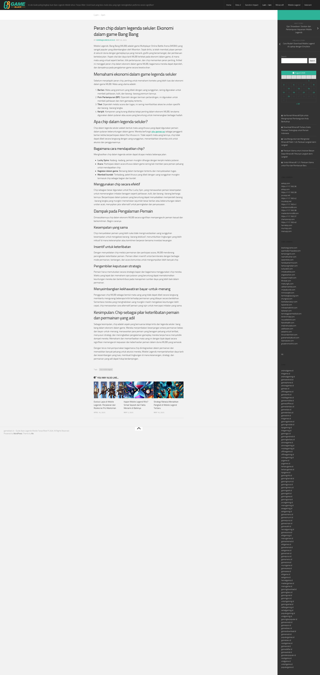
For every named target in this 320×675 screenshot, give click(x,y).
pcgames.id (285, 463)
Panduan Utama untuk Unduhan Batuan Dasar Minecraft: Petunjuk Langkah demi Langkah (297, 154)
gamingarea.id (286, 496)
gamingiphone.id (287, 421)
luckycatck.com (287, 269)
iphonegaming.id (287, 445)
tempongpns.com (288, 254)
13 (299, 89)
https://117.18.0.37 (288, 216)
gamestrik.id (286, 415)
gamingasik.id (286, 490)
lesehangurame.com (289, 248)
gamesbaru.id (286, 628)
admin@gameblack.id (105, 40)
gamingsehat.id (287, 604)
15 (309, 89)
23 (314, 92)
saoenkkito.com (287, 260)
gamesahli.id (286, 526)
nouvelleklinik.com (288, 320)
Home (228, 5)
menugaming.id (287, 505)
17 (284, 92)
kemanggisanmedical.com (291, 314)
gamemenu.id (286, 559)
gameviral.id (286, 646)
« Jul (298, 104)
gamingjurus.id (287, 484)
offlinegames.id (287, 391)
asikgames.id (286, 550)
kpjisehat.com (286, 305)
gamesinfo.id (286, 394)
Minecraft (280, 5)
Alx (32, 433)
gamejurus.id (286, 556)
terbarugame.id (287, 466)
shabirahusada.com (288, 326)
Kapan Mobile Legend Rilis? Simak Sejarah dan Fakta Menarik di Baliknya (136, 404)
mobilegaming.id (287, 448)
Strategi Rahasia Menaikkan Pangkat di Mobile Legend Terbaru (166, 404)
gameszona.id (286, 532)
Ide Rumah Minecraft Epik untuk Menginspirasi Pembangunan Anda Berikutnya (294, 118)
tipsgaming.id (286, 427)
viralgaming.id (286, 616)
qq (282, 354)
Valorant (308, 5)
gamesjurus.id (286, 520)
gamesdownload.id (288, 631)
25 (289, 96)
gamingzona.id (287, 499)
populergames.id (287, 637)
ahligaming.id (286, 535)
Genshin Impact (251, 5)
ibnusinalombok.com (289, 335)
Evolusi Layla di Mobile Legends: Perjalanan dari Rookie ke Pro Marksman (105, 404)
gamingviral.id (286, 595)
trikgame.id (285, 374)
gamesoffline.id (287, 403)
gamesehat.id (286, 652)
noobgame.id (286, 658)
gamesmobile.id (287, 400)
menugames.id (287, 538)
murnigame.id (286, 565)
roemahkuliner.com (288, 257)
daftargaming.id (287, 607)
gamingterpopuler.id (289, 619)
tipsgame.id (285, 472)
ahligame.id (285, 574)
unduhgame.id (286, 664)
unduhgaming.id (287, 601)
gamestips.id (286, 409)
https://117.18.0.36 (288, 186)
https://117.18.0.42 (288, 198)
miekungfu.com (287, 284)
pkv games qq (158, 131)
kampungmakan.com (289, 266)
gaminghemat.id (287, 478)
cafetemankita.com (288, 287)
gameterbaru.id (287, 412)
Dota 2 (238, 5)
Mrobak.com (286, 281)
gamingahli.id (286, 493)
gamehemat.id (287, 547)
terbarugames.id (287, 469)
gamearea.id (286, 571)
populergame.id (287, 667)
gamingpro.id (286, 598)
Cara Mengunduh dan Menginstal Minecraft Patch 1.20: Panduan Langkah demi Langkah (298, 142)
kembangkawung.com (289, 296)
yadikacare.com (287, 329)
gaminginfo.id (286, 475)
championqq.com (288, 219)
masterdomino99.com (290, 213)
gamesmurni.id (287, 517)
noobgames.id (286, 643)
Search (283, 56)
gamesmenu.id (287, 514)
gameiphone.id (287, 383)
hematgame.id (287, 580)
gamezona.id (286, 562)
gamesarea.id (286, 568)
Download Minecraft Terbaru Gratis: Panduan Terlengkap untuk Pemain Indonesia (296, 130)
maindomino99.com (289, 207)
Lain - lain (99, 15)
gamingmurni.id (287, 481)
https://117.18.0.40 (288, 222)
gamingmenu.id (287, 487)
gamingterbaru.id (288, 439)
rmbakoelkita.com (288, 272)
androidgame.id (287, 371)
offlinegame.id (286, 451)
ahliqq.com (285, 189)
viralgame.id (286, 661)
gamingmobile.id (287, 424)
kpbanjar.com (286, 311)
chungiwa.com (286, 299)
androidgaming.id (288, 377)
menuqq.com (286, 231)
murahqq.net (286, 201)
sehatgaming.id (287, 610)
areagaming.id (286, 508)
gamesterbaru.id (287, 406)
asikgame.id (285, 577)
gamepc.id (285, 388)
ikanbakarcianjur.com (289, 302)
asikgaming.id (286, 511)
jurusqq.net (285, 195)
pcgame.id (285, 460)
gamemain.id (286, 553)
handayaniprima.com (289, 263)
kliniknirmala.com (288, 317)
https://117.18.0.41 (288, 204)
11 (289, 89)
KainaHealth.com (287, 323)
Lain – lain (267, 5)
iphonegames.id (287, 386)
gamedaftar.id (286, 649)
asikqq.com (285, 183)
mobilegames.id (287, 397)
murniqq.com (286, 228)
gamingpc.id (286, 433)
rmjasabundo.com (288, 290)
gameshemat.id (287, 541)
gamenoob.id (286, 634)
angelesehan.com (288, 275)
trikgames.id (286, 418)
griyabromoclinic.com (289, 344)
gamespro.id (286, 625)
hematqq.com (286, 225)
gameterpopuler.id (288, 655)
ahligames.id (286, 544)
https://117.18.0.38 (288, 210)
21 (304, 92)
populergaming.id (288, 613)
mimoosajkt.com (287, 293)
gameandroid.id (287, 380)
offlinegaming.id (287, 454)
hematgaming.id (287, 529)
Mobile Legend (294, 5)
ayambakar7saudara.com (291, 251)
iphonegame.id (287, 442)
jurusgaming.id (287, 502)
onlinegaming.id (287, 457)
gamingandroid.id (288, 436)
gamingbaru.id (286, 592)
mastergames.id (287, 583)
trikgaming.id (286, 430)
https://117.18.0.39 (288, 192)
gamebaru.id (286, 640)
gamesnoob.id (286, 622)
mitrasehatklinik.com (289, 308)
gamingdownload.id (288, 589)
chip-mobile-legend (106, 369)
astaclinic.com (286, 332)
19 (294, 92)
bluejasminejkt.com (288, 278)
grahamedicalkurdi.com (290, 338)
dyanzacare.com (287, 341)
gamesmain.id (286, 523)
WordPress (18, 433)
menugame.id (286, 586)
